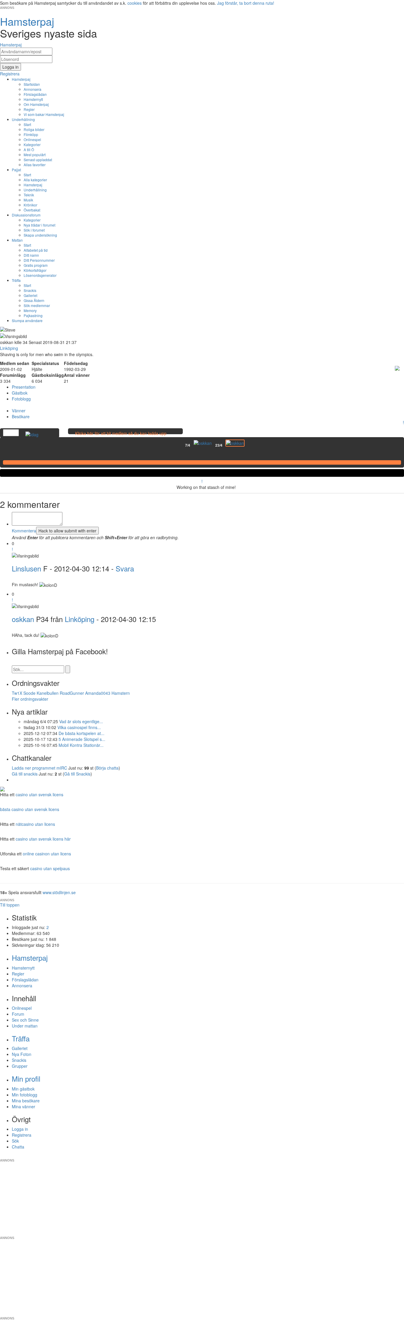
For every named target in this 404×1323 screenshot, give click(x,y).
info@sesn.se (255, 1156)
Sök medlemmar (37, 305)
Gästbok (20, 393)
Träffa (16, 280)
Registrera (21, 1135)
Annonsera (32, 89)
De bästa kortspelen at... (81, 733)
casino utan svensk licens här (43, 839)
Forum (18, 1014)
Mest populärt (35, 154)
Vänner (18, 410)
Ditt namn (31, 255)
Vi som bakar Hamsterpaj (44, 114)
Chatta (18, 1147)
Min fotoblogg (24, 1095)
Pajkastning (33, 315)
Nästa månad (249, 445)
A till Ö (29, 149)
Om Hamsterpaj (36, 104)
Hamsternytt (33, 99)
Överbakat (32, 209)
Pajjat (16, 169)
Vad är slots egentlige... (81, 721)
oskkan (23, 619)
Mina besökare (26, 1101)
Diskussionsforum (26, 214)
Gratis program (36, 265)
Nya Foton (21, 1054)
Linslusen (26, 568)
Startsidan (32, 84)
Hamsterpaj (21, 79)
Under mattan (25, 1026)
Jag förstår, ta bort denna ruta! (245, 3)
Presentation (23, 387)
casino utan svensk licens (39, 794)
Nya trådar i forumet (39, 224)
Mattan (17, 240)
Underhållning (23, 119)
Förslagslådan (35, 94)
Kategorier (32, 144)
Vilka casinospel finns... (79, 727)
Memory (30, 310)
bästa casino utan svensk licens (29, 809)
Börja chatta (107, 768)
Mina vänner (23, 1106)
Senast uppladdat (38, 159)
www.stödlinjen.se (59, 892)
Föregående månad (181, 445)
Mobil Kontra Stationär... (81, 745)
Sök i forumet (34, 229)
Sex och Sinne (25, 1020)
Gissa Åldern (34, 300)
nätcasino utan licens (35, 824)
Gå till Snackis (77, 774)
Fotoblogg (21, 399)
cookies (134, 3)
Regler (29, 109)
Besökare (21, 416)
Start (27, 124)
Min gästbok (23, 1089)
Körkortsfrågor (35, 270)
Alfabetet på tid (36, 250)
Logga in (20, 1129)
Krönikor (30, 204)
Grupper (20, 1066)
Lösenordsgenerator (40, 275)
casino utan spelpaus (50, 868)
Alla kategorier (35, 179)
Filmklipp (31, 134)
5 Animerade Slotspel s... (82, 739)
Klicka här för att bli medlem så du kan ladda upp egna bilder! (121, 436)
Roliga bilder (34, 129)
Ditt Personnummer (39, 260)
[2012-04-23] (235, 443)
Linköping (79, 619)
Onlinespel (32, 139)
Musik (28, 199)
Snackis (30, 290)
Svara (125, 568)
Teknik (29, 194)
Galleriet (30, 295)
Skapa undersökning (40, 235)
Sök (15, 1141)
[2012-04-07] (202, 443)
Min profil (26, 1078)
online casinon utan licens (47, 854)
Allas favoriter (35, 164)
